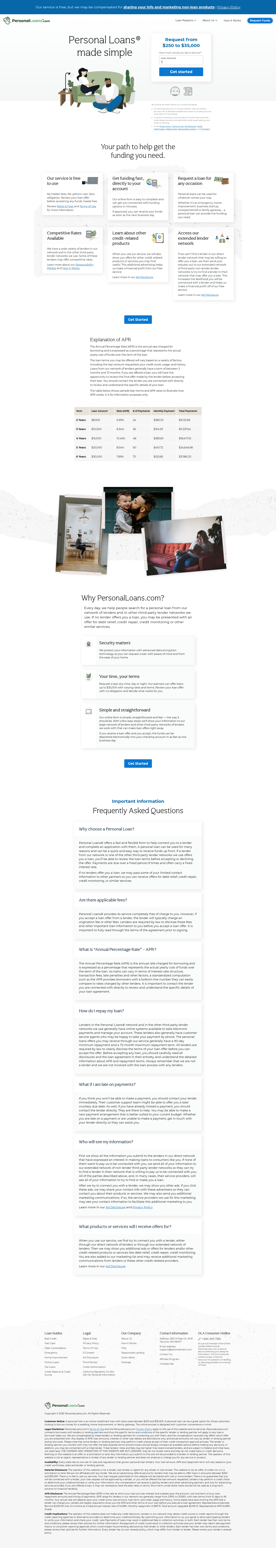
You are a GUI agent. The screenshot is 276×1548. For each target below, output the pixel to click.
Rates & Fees (171, 129)
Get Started (138, 320)
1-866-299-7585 (211, 1338)
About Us (209, 20)
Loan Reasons (184, 20)
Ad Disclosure (190, 126)
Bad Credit (51, 1338)
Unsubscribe (167, 1363)
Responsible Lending (187, 129)
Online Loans (52, 1362)
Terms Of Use (90, 1348)
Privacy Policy (228, 7)
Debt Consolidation (55, 1348)
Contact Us (166, 1354)
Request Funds (260, 20)
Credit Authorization (94, 1367)
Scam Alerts (128, 1357)
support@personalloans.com (176, 1349)
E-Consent (205, 129)
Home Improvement (56, 1357)
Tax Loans (50, 1367)
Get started (181, 71)
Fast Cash (50, 1343)
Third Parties (90, 1362)
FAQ (123, 1348)
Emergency (51, 1352)
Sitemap (126, 1362)
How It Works (232, 20)
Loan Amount (168, 58)
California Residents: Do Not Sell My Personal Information (99, 1373)
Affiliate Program (169, 1359)
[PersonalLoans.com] (26, 21)
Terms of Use (178, 126)
